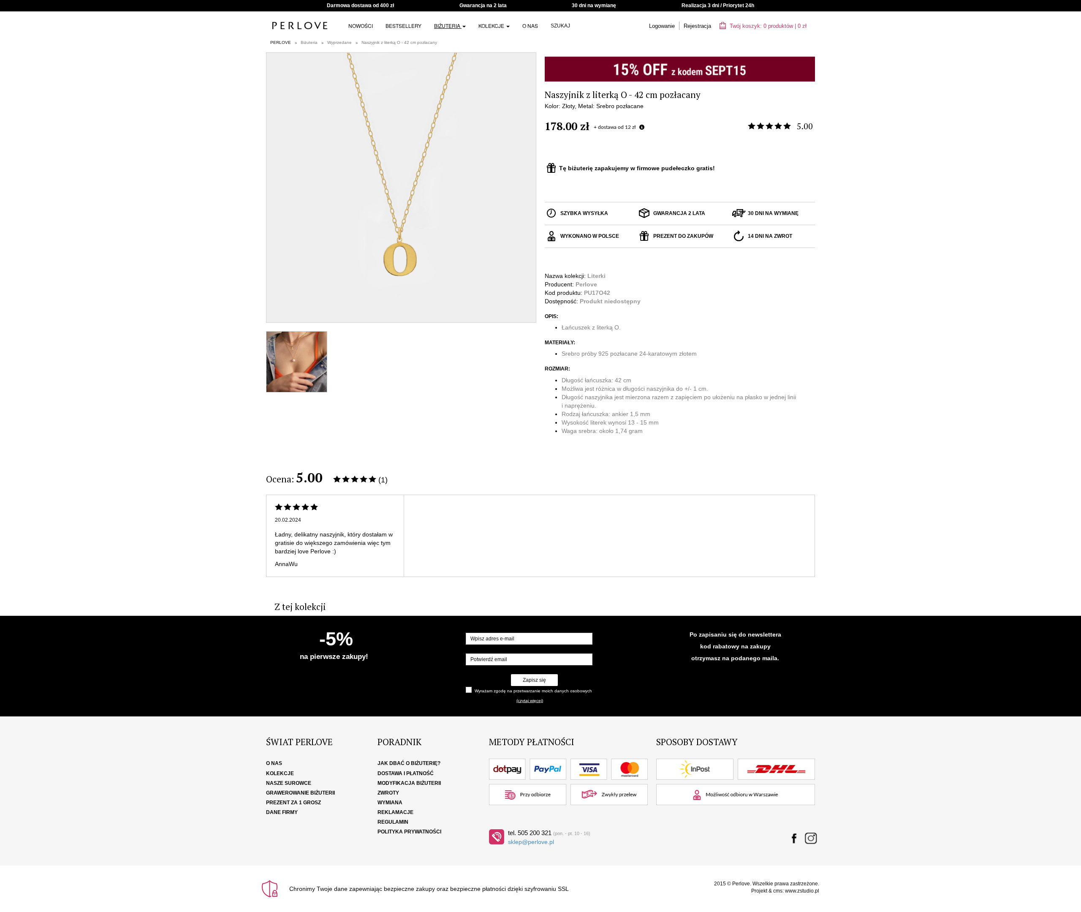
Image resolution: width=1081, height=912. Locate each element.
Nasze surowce (288, 783)
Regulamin (393, 822)
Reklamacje (395, 812)
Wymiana (390, 803)
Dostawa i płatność (406, 773)
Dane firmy (282, 812)
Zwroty (388, 793)
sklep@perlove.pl (531, 841)
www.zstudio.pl (802, 891)
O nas (530, 25)
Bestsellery (403, 25)
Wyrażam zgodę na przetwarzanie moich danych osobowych (533, 691)
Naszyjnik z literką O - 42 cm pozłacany (399, 42)
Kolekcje (491, 25)
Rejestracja (697, 26)
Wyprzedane (339, 42)
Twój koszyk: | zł (767, 26)
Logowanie (662, 26)
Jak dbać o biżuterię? (409, 763)
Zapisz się (534, 680)
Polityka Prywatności (409, 832)
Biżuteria (448, 25)
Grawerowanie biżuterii (300, 793)
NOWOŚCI (360, 25)
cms (777, 891)
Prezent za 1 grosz (293, 803)
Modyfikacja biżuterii (409, 783)
